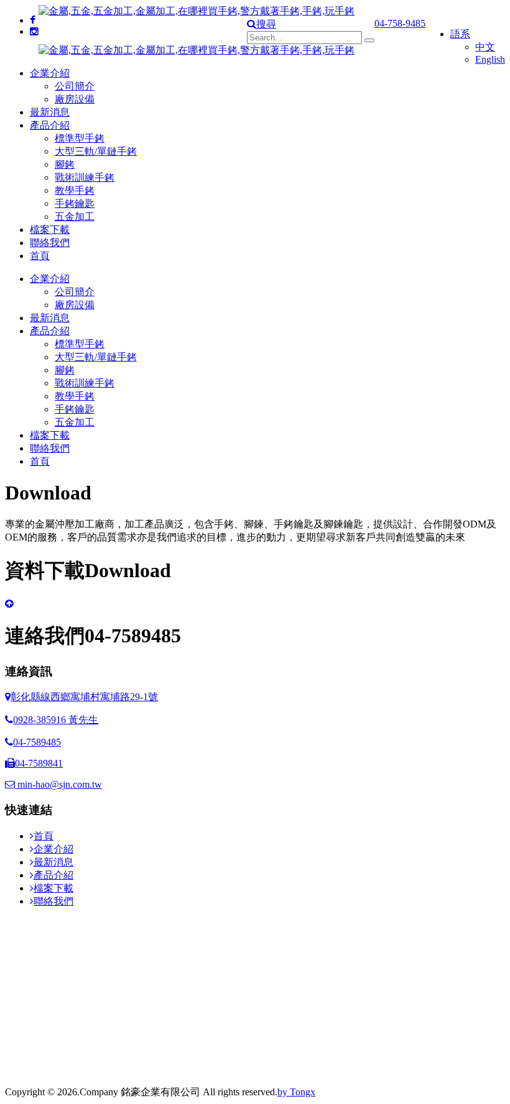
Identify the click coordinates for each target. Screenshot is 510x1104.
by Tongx (296, 1092)
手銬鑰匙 (75, 203)
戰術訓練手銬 (84, 177)
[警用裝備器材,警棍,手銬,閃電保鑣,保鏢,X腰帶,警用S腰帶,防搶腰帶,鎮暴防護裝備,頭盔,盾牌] (9, 603)
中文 (485, 47)
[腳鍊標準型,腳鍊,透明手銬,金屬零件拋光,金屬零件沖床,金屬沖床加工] (32, 20)
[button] (261, 24)
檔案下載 (50, 229)
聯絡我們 (50, 242)
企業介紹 (50, 73)
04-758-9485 (399, 23)
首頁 (40, 255)
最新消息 (50, 112)
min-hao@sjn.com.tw (58, 784)
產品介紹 (50, 125)
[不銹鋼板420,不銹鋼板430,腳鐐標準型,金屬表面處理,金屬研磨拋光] (34, 31)
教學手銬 (75, 190)
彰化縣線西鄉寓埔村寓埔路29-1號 (84, 696)
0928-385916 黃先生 (55, 719)
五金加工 (75, 216)
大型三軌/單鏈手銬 (96, 151)
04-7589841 (39, 763)
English (490, 59)
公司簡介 (75, 86)
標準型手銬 (79, 138)
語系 (460, 34)
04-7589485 (37, 742)
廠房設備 (75, 99)
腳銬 (65, 164)
